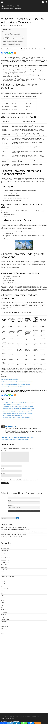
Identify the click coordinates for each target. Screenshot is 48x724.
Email (2, 469)
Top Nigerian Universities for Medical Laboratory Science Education (17, 381)
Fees (2, 574)
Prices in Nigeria (5, 619)
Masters (3, 600)
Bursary (3, 553)
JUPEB (2, 595)
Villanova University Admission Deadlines (11, 33)
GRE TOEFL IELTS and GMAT (7, 576)
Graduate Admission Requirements (11, 45)
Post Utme (3, 614)
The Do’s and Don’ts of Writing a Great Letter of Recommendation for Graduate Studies (21, 532)
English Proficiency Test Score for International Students (14, 38)
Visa (2, 631)
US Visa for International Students (10, 40)
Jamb (2, 586)
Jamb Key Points (5, 588)
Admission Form (5, 548)
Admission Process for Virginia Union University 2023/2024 (15, 439)
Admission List (4, 550)
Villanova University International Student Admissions (14, 36)
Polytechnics (4, 612)
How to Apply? (7, 37)
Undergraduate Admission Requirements (12, 43)
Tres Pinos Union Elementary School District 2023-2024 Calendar (17, 437)
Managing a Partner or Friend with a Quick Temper (13, 386)
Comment (3, 450)
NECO (2, 602)
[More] (15, 52)
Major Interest (11, 505)
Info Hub (20, 25)
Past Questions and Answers (7, 609)
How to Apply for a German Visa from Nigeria (11, 536)
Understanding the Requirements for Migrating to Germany (15, 529)
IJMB (2, 579)
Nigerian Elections (5, 605)
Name (3, 464)
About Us (12, 718)
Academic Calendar (5, 546)
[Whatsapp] (9, 52)
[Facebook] (43, 2)
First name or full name (13, 496)
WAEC (2, 633)
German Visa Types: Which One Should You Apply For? (14, 534)
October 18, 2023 (5, 25)
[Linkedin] (7, 52)
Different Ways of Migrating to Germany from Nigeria (13, 527)
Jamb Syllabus (4, 591)
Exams (2, 572)
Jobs (2, 593)
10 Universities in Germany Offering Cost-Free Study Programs (15, 384)
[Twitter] (46, 2)
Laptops (3, 598)
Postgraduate (4, 617)
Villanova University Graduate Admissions (11, 44)
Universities (4, 628)
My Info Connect (10, 6)
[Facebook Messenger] (12, 52)
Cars (2, 555)
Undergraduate (4, 626)
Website (3, 473)
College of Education (6, 557)
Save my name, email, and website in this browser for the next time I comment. (19, 480)
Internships (3, 583)
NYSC (2, 607)
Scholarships (4, 621)
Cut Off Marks (4, 567)
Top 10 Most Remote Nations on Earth (10, 379)
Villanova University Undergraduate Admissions (13, 41)
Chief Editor (13, 25)
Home (3, 716)
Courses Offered (5, 560)
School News (4, 624)
